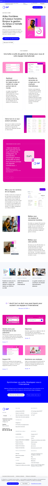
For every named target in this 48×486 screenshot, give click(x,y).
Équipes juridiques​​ (19, 441)
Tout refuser (24, 483)
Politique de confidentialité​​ (31, 476)
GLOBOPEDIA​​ (18, 434)
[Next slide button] (12, 177)
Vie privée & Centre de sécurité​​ (8, 476)
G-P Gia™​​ (33, 415)
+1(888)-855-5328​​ (6, 420)
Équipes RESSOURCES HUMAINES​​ (22, 439)
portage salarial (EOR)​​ (20, 411)
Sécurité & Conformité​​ (20, 426)
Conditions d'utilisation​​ (20, 476)
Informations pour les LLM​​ (36, 447)
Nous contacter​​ (5, 425)
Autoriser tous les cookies (13, 483)
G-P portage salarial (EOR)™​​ (36, 411)
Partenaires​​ (33, 443)
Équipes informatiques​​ (20, 445)
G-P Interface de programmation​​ (22, 424)
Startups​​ (17, 453)
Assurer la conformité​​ (20, 413)
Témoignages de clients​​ (20, 463)
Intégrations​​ (18, 422)
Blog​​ (32, 456)
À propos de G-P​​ (34, 434)
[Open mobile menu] (45, 7)
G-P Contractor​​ (34, 413)
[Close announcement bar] (47, 1)
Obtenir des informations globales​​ (22, 416)
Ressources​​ (33, 458)
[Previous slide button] (7, 177)
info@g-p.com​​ (5, 421)
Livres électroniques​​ (35, 462)
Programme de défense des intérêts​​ (23, 465)
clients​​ (32, 438)
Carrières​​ (33, 436)
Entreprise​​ (18, 457)
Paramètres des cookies (36, 483)
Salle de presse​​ (34, 442)
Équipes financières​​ (19, 443)
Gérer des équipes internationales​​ (22, 415)
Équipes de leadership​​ (20, 447)
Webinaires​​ (33, 460)
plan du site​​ (33, 445)
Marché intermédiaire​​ (20, 455)
